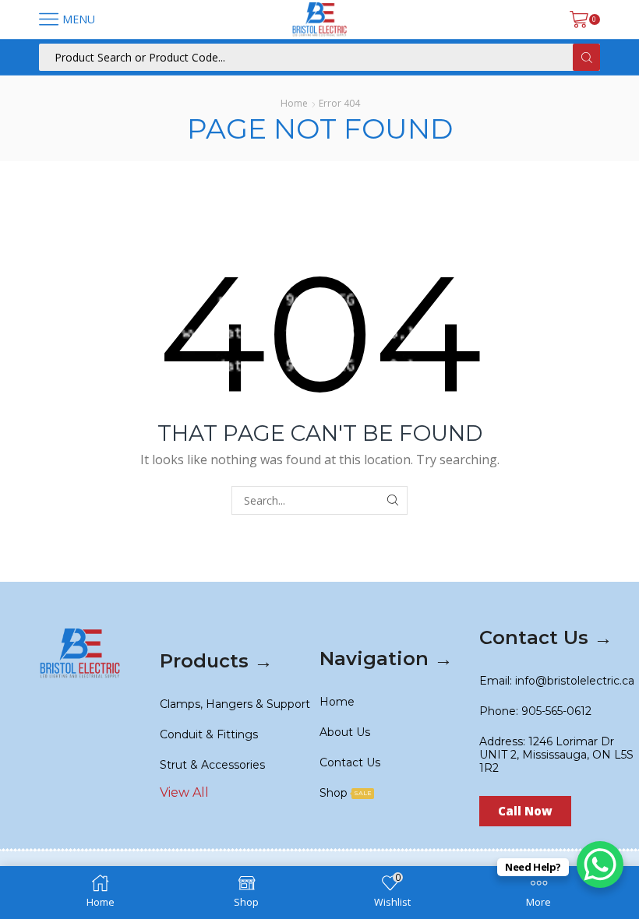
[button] (525, 811)
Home (294, 103)
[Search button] (586, 57)
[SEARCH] (393, 500)
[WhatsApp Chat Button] (600, 864)
